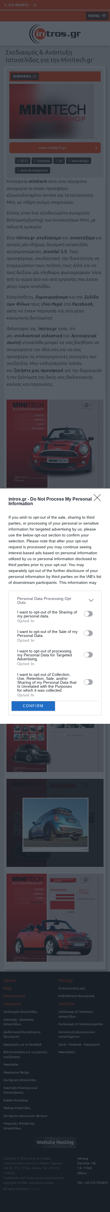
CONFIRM (33, 706)
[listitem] (55, 600)
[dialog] (55, 606)
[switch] (88, 614)
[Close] (99, 499)
